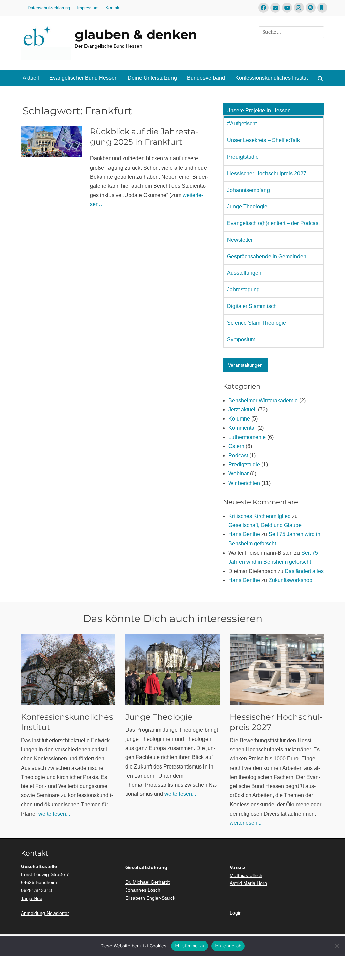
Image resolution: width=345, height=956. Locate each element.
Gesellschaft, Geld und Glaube (265, 525)
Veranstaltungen (245, 365)
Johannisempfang (248, 190)
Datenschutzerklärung (49, 7)
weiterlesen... (54, 814)
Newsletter (240, 240)
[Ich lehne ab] (336, 946)
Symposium (241, 339)
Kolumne (239, 419)
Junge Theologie (247, 206)
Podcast (238, 455)
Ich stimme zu (190, 945)
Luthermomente (247, 437)
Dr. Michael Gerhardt (147, 882)
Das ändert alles (304, 571)
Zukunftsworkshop (290, 580)
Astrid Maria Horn (248, 883)
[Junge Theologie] (172, 669)
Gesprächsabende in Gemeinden (266, 256)
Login (236, 913)
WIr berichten (244, 483)
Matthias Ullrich (246, 875)
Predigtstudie (243, 157)
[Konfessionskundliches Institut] (68, 669)
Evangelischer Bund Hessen (83, 78)
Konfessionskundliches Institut (271, 78)
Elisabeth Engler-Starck (150, 898)
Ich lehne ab (228, 945)
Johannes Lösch (142, 890)
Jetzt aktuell (242, 409)
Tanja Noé (31, 898)
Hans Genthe (244, 534)
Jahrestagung (243, 289)
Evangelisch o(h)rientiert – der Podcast (273, 223)
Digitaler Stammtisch (252, 306)
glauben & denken (136, 34)
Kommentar (242, 428)
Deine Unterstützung (152, 78)
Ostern (236, 446)
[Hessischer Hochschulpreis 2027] (277, 669)
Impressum (88, 7)
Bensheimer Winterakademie (263, 400)
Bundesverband (206, 78)
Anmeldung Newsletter (45, 913)
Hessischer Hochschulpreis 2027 (266, 173)
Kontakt (113, 7)
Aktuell (31, 78)
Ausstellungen (244, 273)
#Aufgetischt (242, 123)
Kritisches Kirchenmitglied (259, 516)
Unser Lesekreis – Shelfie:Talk (263, 140)
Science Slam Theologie (256, 323)
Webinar (238, 473)
